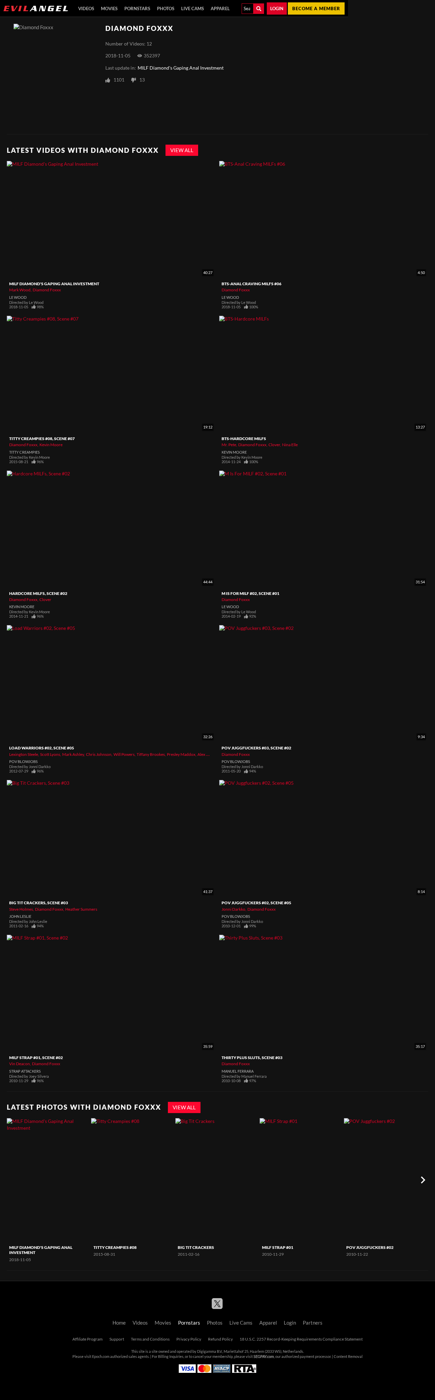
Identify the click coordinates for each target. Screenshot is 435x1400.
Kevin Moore (51, 444)
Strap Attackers (25, 1071)
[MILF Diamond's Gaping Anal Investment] (48, 1180)
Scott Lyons (50, 754)
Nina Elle (290, 444)
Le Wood (18, 297)
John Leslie (20, 916)
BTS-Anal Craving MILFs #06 (251, 283)
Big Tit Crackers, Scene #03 (38, 903)
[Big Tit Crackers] (216, 1180)
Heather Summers (81, 909)
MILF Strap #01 (277, 1247)
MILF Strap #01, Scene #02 (36, 1057)
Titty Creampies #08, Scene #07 (42, 438)
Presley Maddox (181, 754)
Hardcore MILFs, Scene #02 (38, 593)
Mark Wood (20, 290)
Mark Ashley (73, 754)
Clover (274, 444)
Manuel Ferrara (238, 1071)
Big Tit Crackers (196, 1247)
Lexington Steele (23, 754)
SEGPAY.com (264, 1356)
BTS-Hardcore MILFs (244, 438)
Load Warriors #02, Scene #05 (41, 748)
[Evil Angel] (35, 8)
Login (276, 8)
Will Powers (124, 754)
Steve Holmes (21, 909)
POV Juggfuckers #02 (370, 1247)
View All (181, 150)
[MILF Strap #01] (301, 1180)
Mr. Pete (229, 444)
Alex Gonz (206, 754)
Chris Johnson (98, 754)
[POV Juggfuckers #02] (385, 1180)
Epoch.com (100, 1356)
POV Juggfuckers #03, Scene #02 (256, 748)
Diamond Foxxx (47, 290)
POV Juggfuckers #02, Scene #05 (256, 903)
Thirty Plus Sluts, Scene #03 (252, 1057)
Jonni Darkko (233, 909)
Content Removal (348, 1356)
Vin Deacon (19, 1063)
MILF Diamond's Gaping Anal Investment (181, 68)
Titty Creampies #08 (115, 1247)
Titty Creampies (24, 452)
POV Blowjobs (23, 762)
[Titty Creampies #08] (132, 1180)
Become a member (316, 8)
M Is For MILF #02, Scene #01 (250, 593)
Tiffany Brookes (151, 754)
